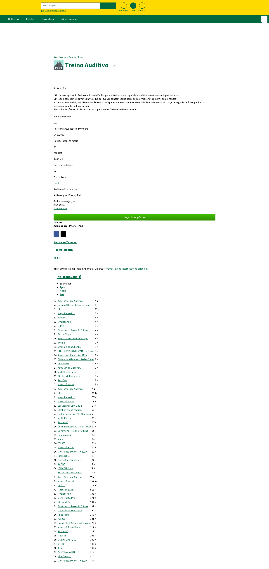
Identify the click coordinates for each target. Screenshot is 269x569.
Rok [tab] (62, 294)
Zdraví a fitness (76, 57)
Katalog (30, 19)
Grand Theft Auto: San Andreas (74, 522)
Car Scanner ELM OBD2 (70, 405)
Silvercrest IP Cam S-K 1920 (72, 355)
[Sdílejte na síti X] (63, 234)
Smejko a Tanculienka (69, 346)
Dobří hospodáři (66, 552)
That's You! (63, 514)
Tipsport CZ (64, 455)
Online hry (13, 19)
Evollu (57, 183)
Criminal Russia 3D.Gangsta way (74, 304)
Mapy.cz (62, 439)
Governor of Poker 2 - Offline (73, 330)
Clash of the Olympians (70, 409)
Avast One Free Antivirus (70, 300)
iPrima (61, 342)
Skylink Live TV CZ (67, 371)
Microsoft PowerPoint (69, 527)
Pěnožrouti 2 (64, 434)
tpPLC (61, 325)
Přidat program (69, 19)
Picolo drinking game (69, 376)
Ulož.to (61, 309)
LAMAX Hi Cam (65, 468)
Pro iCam (62, 380)
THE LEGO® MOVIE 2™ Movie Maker (76, 351)
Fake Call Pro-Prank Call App (73, 338)
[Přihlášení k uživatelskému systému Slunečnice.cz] (264, 19)
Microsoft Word (66, 384)
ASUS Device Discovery (69, 367)
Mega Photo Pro (66, 313)
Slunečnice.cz (60, 57)
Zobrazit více (60, 208)
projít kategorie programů (53, 10)
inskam (61, 317)
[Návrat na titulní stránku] (20, 7)
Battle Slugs (64, 334)
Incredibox (63, 363)
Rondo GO (63, 422)
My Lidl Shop (64, 321)
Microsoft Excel (66, 447)
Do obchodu (48, 19)
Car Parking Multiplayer (70, 460)
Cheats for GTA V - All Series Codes (76, 359)
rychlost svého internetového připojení (126, 268)
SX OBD (61, 464)
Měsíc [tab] (63, 290)
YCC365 (61, 443)
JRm (60, 548)
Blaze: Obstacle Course (70, 472)
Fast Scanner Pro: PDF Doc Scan (74, 413)
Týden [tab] (63, 287)
